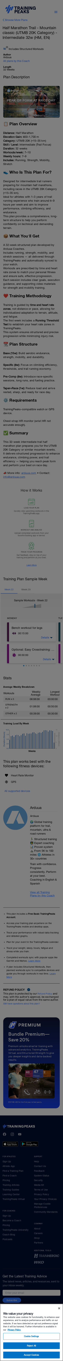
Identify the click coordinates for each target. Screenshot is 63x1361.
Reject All (31, 1345)
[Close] (59, 1308)
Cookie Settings (31, 1336)
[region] (31, 1332)
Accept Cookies (31, 1355)
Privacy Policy (14, 1330)
